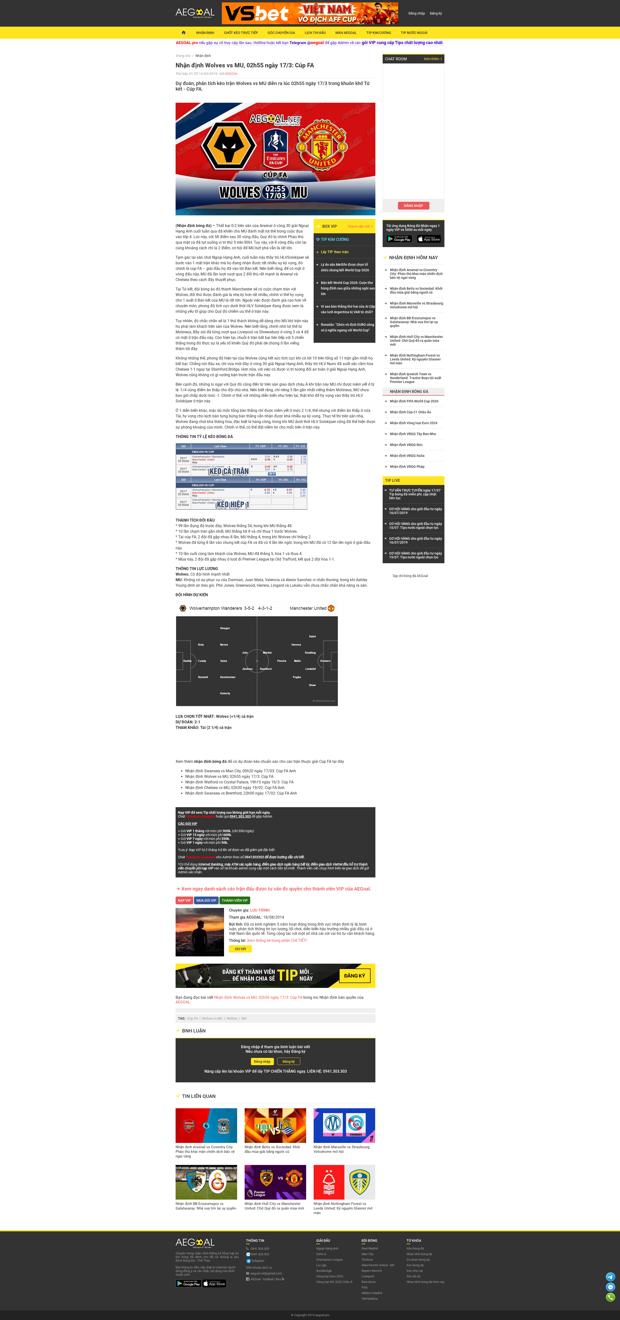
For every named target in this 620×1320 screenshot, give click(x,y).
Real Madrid (370, 1248)
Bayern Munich (372, 1271)
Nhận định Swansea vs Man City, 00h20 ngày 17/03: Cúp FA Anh (240, 771)
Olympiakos (370, 1298)
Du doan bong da (418, 1259)
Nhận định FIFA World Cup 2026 (414, 401)
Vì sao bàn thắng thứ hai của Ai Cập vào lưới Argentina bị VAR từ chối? (348, 309)
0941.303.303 (335, 1071)
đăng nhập (413, 206)
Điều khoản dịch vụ (259, 1267)
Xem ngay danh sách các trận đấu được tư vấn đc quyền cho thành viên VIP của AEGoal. (276, 889)
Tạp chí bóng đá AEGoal (410, 576)
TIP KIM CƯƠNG (335, 239)
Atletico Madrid (372, 1293)
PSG (365, 1287)
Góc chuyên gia (281, 33)
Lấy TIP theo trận (335, 252)
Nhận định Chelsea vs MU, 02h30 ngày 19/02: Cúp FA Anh (235, 787)
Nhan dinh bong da (419, 1254)
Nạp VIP (184, 900)
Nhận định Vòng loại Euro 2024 (413, 423)
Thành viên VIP (359, 226)
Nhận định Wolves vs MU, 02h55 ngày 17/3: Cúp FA (229, 776)
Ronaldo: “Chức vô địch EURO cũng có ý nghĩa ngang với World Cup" (347, 327)
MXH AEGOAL (346, 33)
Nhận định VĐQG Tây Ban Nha (413, 434)
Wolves (232, 1018)
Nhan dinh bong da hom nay (425, 1282)
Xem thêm (432, 59)
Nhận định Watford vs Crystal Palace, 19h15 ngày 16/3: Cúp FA (239, 782)
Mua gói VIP (206, 900)
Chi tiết (240, 949)
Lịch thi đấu (315, 33)
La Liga (321, 1265)
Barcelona (368, 1282)
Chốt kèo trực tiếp (241, 33)
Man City (367, 1254)
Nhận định (205, 33)
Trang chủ (183, 56)
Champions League (329, 1259)
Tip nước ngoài (414, 33)
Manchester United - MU (378, 1265)
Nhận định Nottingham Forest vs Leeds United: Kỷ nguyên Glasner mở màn (343, 1208)
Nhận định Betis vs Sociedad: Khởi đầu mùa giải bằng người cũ (272, 1149)
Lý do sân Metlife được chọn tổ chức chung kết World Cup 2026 (345, 267)
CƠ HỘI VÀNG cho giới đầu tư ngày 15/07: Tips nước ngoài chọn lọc (415, 526)
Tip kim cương (378, 33)
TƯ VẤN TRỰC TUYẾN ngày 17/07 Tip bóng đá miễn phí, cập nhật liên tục (415, 494)
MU (244, 1018)
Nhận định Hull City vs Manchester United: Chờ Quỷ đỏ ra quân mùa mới (274, 1206)
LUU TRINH (260, 910)
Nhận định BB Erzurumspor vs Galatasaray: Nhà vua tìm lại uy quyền (206, 1206)
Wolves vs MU (212, 1018)
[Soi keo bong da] (183, 33)
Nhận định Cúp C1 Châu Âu (410, 412)
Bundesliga (324, 1271)
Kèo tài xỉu (414, 1276)
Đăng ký (436, 13)
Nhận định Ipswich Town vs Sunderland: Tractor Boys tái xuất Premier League (415, 378)
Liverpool (368, 1276)
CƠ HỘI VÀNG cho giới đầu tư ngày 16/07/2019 (415, 511)
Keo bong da (415, 1265)
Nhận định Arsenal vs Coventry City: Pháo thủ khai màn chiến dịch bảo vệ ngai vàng (205, 1151)
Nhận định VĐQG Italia (407, 456)
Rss (279, 1279)
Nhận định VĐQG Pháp (407, 467)
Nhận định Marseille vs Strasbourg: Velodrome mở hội (342, 1149)
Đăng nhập (417, 13)
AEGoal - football (262, 1279)
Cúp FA (325, 761)
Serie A (321, 1254)
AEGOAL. (183, 1002)
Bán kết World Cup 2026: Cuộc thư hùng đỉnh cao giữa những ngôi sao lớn (348, 288)
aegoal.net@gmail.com (266, 1273)
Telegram (257, 1261)
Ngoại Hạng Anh (327, 1248)
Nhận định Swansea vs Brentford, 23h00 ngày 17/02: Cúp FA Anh (241, 793)
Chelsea (367, 1259)
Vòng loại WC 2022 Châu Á (334, 1282)
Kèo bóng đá (415, 1248)
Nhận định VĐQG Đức (406, 445)
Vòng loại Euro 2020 (329, 1276)
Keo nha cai (415, 1271)
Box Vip (329, 226)
